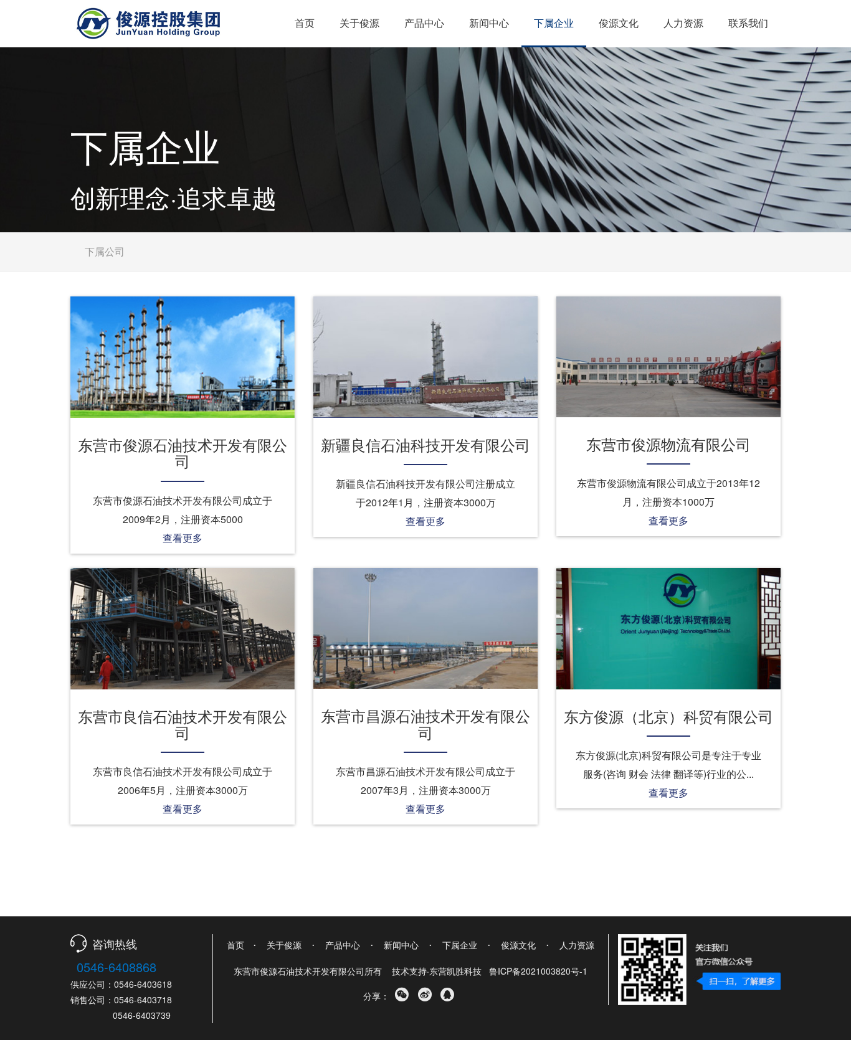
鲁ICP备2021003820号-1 (538, 971)
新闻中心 (489, 23)
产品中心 (424, 23)
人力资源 (683, 23)
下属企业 (554, 23)
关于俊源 (359, 23)
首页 (305, 23)
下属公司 (105, 251)
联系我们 (748, 23)
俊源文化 (619, 23)
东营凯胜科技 (455, 971)
